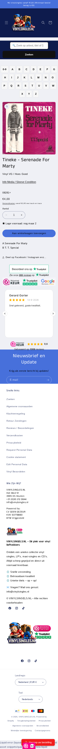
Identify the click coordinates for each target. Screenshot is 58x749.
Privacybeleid (13, 442)
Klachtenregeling (15, 413)
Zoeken (29, 54)
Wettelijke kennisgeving (21, 730)
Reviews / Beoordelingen (20, 428)
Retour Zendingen (16, 421)
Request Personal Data (19, 450)
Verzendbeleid (42, 726)
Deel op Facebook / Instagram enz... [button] (26, 257)
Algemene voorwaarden (19, 406)
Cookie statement (16, 457)
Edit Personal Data (16, 464)
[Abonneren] (47, 380)
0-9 (4, 69)
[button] (6, 22)
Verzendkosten (8, 203)
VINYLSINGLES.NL (27, 717)
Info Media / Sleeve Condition (19, 182)
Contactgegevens (42, 730)
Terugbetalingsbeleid (26, 721)
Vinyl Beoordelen (15, 471)
